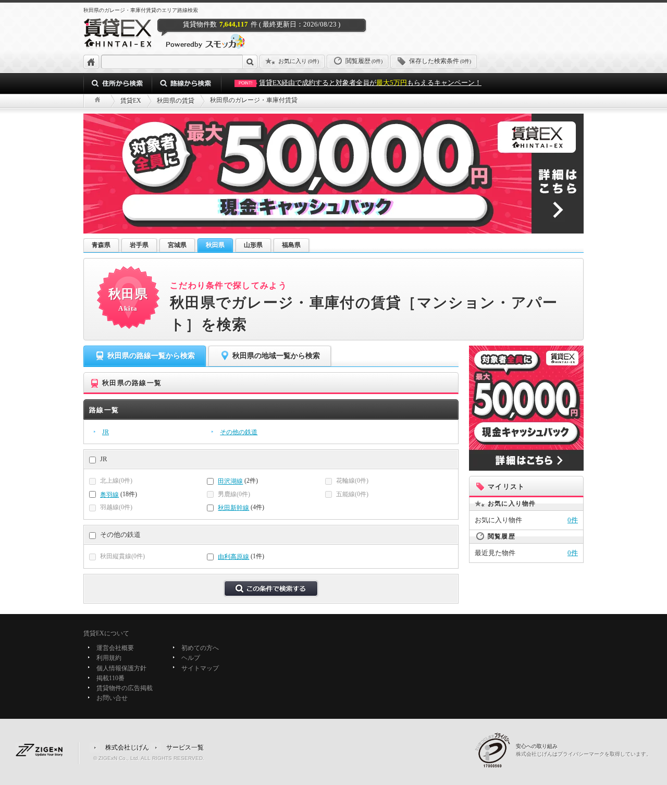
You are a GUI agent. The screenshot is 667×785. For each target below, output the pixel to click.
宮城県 (177, 245)
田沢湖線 (230, 481)
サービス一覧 (185, 747)
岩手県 (139, 245)
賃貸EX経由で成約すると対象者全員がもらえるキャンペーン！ (360, 83)
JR (105, 432)
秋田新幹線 (233, 507)
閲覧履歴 (363, 61)
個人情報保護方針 (121, 668)
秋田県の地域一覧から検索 (276, 356)
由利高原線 (233, 556)
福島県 (291, 245)
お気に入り (298, 61)
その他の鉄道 (238, 432)
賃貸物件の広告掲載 (124, 688)
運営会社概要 (115, 648)
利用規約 (108, 658)
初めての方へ (200, 648)
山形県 (253, 245)
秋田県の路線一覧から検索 (151, 356)
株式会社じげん (127, 747)
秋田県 (215, 245)
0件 (572, 520)
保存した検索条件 (440, 61)
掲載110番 (110, 678)
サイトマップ (200, 668)
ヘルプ (190, 658)
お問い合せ (112, 698)
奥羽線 (109, 494)
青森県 (101, 245)
